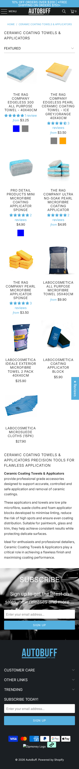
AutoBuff (31, 759)
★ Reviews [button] (75, 388)
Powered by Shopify (51, 759)
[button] (14, 115)
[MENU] (2, 11)
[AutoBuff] (39, 11)
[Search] (64, 11)
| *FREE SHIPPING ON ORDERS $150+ (42, 3)
